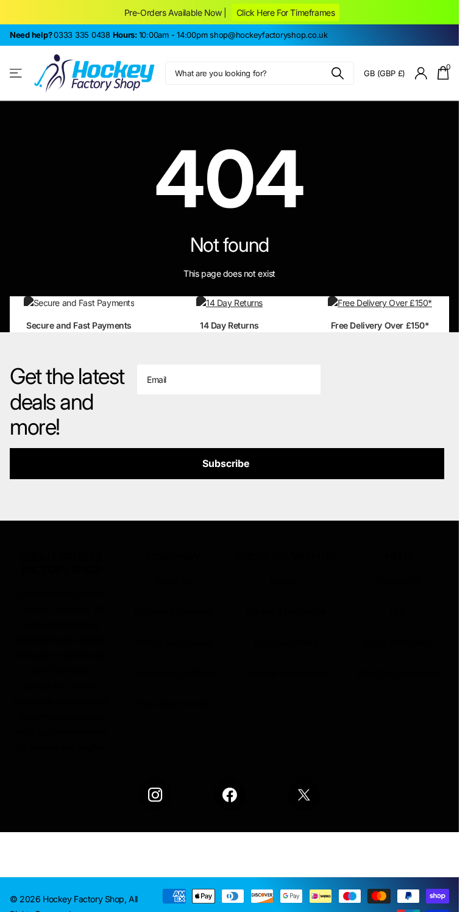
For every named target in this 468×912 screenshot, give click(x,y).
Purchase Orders (285, 642)
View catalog (17, 73)
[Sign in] (421, 73)
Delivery (286, 580)
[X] (304, 795)
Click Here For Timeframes (285, 12)
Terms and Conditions (173, 673)
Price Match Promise (173, 704)
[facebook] (230, 795)
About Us (173, 580)
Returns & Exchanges (285, 611)
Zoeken (337, 73)
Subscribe (227, 463)
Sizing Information (397, 642)
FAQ (398, 611)
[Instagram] (155, 795)
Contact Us (398, 580)
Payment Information (173, 611)
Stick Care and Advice (398, 673)
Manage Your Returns (286, 673)
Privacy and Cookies (173, 642)
